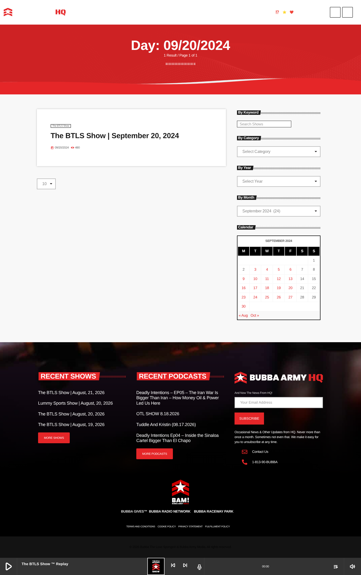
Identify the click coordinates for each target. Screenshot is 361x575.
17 (255, 288)
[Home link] (35, 12)
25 (267, 297)
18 (267, 288)
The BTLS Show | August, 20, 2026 (71, 414)
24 (255, 297)
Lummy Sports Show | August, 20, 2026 (75, 403)
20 (290, 288)
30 (244, 306)
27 (290, 297)
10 (255, 279)
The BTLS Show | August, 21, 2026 (71, 392)
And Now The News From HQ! (253, 393)
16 (244, 288)
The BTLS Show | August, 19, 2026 (71, 424)
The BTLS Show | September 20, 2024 (115, 136)
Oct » (254, 315)
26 (279, 297)
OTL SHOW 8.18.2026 (157, 413)
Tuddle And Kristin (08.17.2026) (166, 424)
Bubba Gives (134, 511)
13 (290, 279)
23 (244, 297)
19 (279, 288)
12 (279, 279)
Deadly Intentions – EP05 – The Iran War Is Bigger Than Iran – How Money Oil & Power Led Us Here (177, 398)
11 (267, 279)
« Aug (243, 315)
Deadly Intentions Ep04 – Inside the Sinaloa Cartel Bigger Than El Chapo (177, 438)
